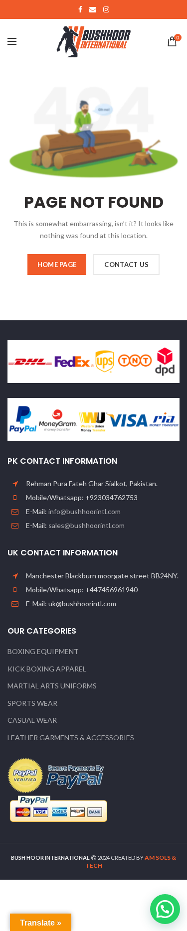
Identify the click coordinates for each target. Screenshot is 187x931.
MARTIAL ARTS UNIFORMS (52, 685)
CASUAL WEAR (32, 720)
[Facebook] (80, 9)
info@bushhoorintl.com (84, 511)
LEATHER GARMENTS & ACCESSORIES (70, 737)
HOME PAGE (57, 264)
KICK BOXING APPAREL (46, 669)
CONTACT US (126, 264)
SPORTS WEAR (32, 703)
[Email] (93, 9)
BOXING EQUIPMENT (43, 651)
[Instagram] (106, 9)
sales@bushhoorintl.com (86, 525)
